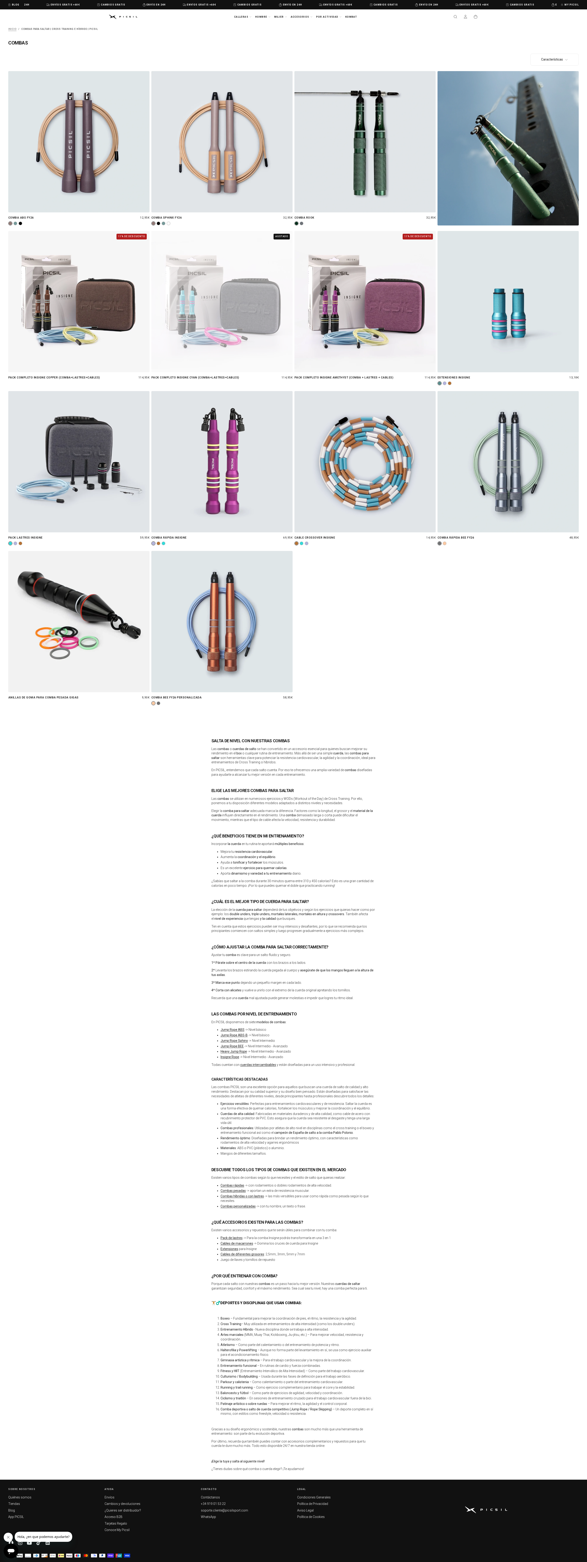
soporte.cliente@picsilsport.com (224, 1510)
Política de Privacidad (312, 1504)
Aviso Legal (305, 1510)
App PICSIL (16, 1517)
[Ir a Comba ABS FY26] (79, 141)
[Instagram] (20, 1542)
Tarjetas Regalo (116, 1523)
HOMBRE (261, 17)
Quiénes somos (19, 1497)
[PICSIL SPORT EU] (486, 1509)
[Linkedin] (47, 1542)
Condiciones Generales (314, 1497)
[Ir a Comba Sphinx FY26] (222, 141)
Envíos (109, 1497)
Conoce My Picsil (117, 1530)
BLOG (15, 4)
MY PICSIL (572, 4)
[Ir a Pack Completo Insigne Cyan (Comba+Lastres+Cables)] (222, 301)
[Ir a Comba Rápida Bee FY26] (508, 461)
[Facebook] (11, 1542)
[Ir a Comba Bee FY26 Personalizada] (222, 621)
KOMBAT (351, 17)
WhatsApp (208, 1517)
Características (552, 59)
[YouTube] (29, 1542)
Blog (11, 1510)
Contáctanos (210, 1497)
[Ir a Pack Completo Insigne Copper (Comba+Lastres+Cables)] (79, 301)
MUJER (279, 17)
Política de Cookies (311, 1517)
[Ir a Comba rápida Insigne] (222, 461)
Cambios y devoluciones (122, 1504)
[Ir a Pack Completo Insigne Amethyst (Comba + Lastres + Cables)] (365, 301)
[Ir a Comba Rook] (365, 141)
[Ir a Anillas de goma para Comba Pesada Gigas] (79, 621)
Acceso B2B (113, 1517)
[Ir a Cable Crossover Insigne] (365, 461)
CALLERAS (241, 17)
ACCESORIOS (300, 17)
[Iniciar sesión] (465, 17)
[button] (455, 17)
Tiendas (14, 1504)
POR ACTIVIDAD (327, 17)
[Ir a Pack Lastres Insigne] (79, 461)
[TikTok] (38, 1542)
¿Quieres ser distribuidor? (123, 1510)
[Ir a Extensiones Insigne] (508, 301)
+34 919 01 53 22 (213, 1504)
